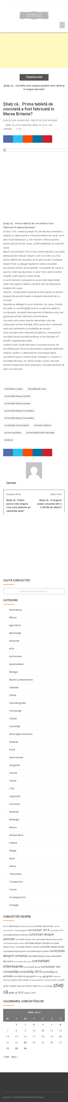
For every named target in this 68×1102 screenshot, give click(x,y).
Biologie (13, 671)
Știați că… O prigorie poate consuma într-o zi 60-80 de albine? (49, 504)
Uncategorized (17, 897)
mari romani (23, 980)
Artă (11, 648)
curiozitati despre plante (37, 951)
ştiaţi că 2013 (16, 992)
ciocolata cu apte (13, 388)
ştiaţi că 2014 (30, 992)
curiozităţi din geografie (24, 976)
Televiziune (15, 873)
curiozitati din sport (22, 961)
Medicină (14, 811)
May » (14, 1056)
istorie (14, 980)
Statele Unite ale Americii (21, 986)
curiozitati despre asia (25, 939)
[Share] (8, 139)
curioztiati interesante (16, 425)
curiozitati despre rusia (39, 956)
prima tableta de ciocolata (40, 432)
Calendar (14, 687)
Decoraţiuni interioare (21, 734)
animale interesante (43, 926)
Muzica (13, 827)
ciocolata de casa (37, 388)
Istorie (12, 780)
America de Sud (27, 926)
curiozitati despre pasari (52, 946)
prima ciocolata (12, 432)
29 (16, 1048)
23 (25, 1042)
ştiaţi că (8, 439)
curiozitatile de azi (32, 967)
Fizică (12, 749)
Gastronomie (50, 120)
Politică (13, 842)
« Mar (6, 1056)
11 (42, 1030)
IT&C (12, 788)
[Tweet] (17, 139)
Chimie (12, 695)
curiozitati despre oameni (27, 946)
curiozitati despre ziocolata (19, 418)
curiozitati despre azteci (17, 396)
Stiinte (12, 866)
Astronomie (15, 656)
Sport (12, 858)
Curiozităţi (36, 120)
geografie (48, 976)
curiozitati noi (50, 967)
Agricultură (9, 120)
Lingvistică (14, 796)
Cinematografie (17, 702)
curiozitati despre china (13, 943)
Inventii (13, 772)
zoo (42, 986)
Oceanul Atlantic (36, 980)
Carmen (7, 129)
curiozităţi (10, 971)
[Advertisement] (34, 50)
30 (25, 1048)
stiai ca (36, 985)
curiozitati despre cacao (17, 403)
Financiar (14, 741)
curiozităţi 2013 (30, 971)
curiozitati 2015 (56, 930)
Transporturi (16, 881)
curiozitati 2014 (38, 930)
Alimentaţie (23, 120)
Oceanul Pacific (50, 980)
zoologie (48, 986)
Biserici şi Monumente (21, 679)
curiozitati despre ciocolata (19, 410)
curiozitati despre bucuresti (49, 939)
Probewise (38, 1097)
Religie (12, 850)
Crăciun (13, 718)
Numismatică (16, 835)
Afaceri (13, 617)
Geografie (14, 765)
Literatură (14, 803)
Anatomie (14, 640)
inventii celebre (42, 425)
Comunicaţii (15, 710)
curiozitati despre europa (37, 943)
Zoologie (14, 904)
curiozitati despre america (15, 934)
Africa (5, 926)
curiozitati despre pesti (14, 951)
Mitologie (14, 819)
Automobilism (16, 664)
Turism (13, 889)
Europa (39, 976)
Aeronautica (15, 609)
